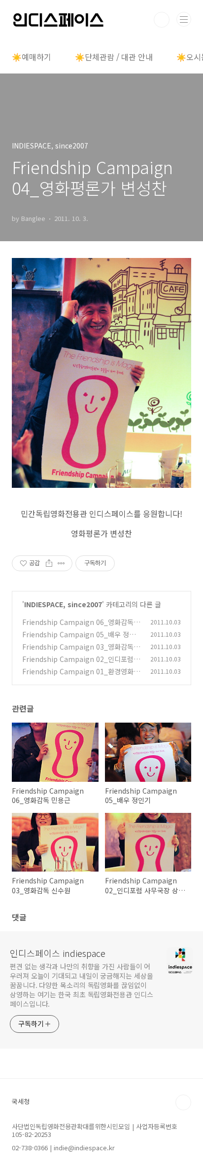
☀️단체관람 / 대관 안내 (114, 57)
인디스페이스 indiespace (57, 953)
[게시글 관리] (61, 563)
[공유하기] (49, 563)
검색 (161, 19)
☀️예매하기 (31, 57)
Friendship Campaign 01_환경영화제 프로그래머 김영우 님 (81, 676)
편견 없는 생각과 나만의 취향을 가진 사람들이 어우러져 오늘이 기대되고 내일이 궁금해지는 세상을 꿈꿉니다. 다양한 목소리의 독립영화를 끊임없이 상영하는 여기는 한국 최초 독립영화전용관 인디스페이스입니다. (81, 985)
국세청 (21, 1101)
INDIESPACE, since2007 (63, 604)
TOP (183, 1102)
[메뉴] (183, 19)
